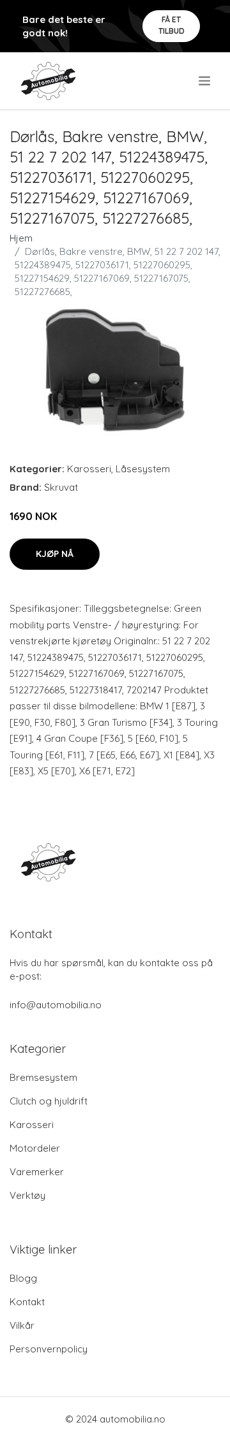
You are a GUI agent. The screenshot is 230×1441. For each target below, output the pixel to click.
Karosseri (89, 469)
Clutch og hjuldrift (49, 1101)
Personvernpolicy (49, 1349)
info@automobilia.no (56, 1005)
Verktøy (27, 1195)
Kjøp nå (54, 554)
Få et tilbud (171, 25)
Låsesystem (143, 469)
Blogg (23, 1278)
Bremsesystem (43, 1077)
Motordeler (35, 1148)
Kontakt (27, 1302)
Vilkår (22, 1325)
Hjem (21, 238)
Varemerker (37, 1172)
